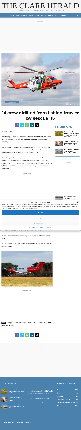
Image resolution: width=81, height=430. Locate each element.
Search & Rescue (12, 102)
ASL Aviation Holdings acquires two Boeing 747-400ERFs (71, 151)
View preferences (40, 224)
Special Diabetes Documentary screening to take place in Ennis (70, 199)
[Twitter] (22, 125)
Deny (40, 218)
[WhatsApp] (27, 125)
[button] (78, 202)
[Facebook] (17, 125)
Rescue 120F (42, 323)
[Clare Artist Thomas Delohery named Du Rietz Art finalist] (59, 143)
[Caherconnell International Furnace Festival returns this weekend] (59, 133)
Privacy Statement (45, 227)
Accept (40, 212)
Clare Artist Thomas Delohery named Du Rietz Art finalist (71, 143)
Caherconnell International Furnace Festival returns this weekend (71, 134)
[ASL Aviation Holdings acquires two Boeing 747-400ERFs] (59, 151)
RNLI (49, 323)
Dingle (10, 323)
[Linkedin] (32, 125)
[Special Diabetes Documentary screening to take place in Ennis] (59, 198)
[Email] (37, 125)
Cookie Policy (33, 227)
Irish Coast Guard (20, 323)
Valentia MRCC (7, 326)
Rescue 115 (32, 323)
